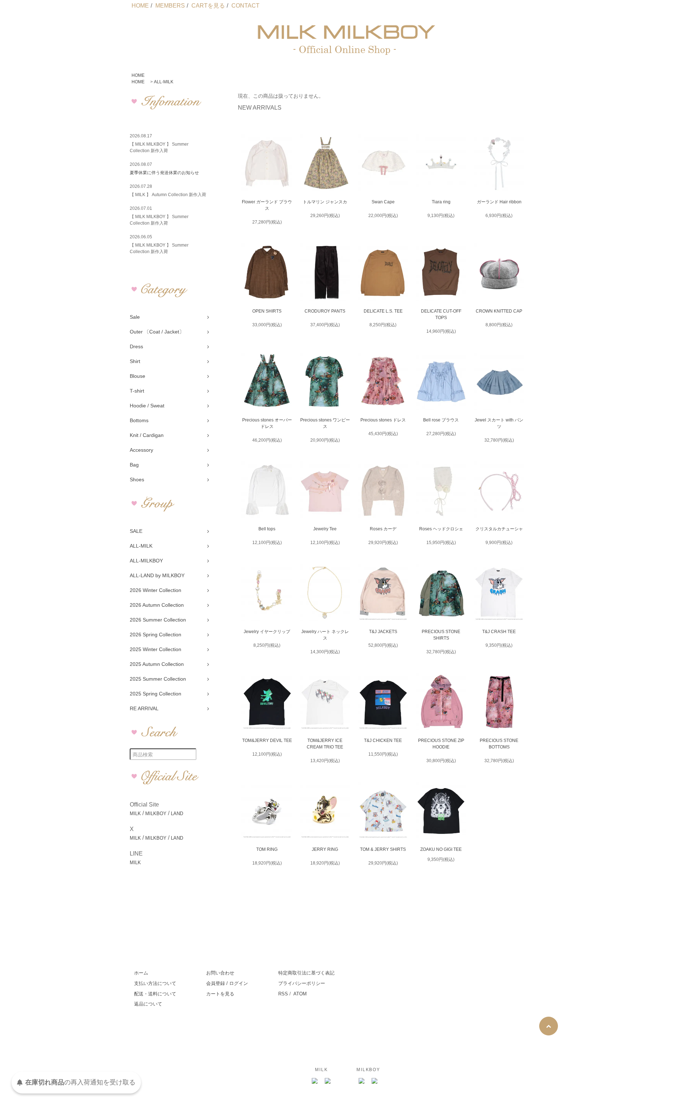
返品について (148, 1004)
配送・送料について (155, 993)
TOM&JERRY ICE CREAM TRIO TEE (325, 744)
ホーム (141, 973)
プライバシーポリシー (301, 983)
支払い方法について (155, 983)
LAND (177, 813)
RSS (283, 993)
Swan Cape (383, 201)
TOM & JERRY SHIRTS (383, 849)
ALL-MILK (163, 81)
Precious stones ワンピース (325, 423)
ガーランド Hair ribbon (499, 201)
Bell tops (266, 528)
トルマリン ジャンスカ (325, 201)
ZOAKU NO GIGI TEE (441, 849)
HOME (140, 6)
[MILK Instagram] (315, 1081)
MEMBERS (170, 6)
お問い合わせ (220, 973)
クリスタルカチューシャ (499, 528)
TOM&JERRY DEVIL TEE (267, 740)
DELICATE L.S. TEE (383, 311)
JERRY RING (325, 849)
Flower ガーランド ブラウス (267, 205)
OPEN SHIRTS (266, 311)
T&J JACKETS (383, 631)
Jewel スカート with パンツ (499, 423)
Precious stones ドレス (383, 420)
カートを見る (220, 993)
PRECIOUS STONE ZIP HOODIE (441, 744)
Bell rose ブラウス (441, 420)
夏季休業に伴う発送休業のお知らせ (164, 172)
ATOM (300, 993)
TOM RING (267, 849)
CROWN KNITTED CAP (499, 311)
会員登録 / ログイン (227, 983)
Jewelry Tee (325, 528)
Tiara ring (441, 201)
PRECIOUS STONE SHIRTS (441, 635)
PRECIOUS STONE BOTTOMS (499, 744)
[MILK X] (328, 1081)
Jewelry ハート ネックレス (325, 635)
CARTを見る (208, 6)
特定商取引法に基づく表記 (306, 973)
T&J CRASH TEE (499, 631)
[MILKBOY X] (375, 1081)
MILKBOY (156, 813)
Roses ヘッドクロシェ (441, 528)
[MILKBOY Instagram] (362, 1081)
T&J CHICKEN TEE (383, 740)
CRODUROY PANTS (325, 311)
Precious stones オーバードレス (267, 423)
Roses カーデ (383, 528)
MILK (135, 813)
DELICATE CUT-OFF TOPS (441, 314)
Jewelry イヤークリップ (267, 631)
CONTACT (245, 6)
